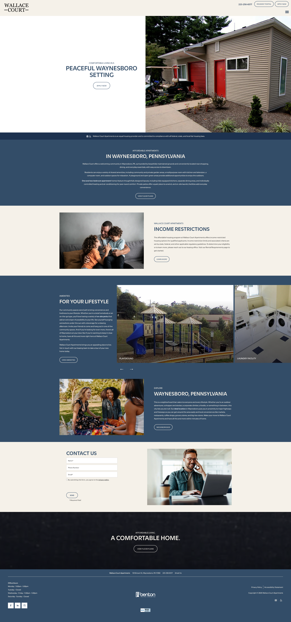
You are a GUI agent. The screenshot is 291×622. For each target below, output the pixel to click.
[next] (131, 369)
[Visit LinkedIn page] (17, 605)
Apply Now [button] (102, 85)
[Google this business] (24, 605)
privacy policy (103, 479)
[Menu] (287, 12)
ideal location (180, 408)
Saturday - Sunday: (15, 596)
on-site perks (102, 316)
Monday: (11, 586)
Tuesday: (11, 589)
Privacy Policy (256, 587)
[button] (264, 4)
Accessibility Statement (273, 587)
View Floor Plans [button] (145, 548)
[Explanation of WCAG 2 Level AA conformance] (145, 610)
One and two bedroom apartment (96, 180)
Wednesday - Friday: (16, 593)
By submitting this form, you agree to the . (88, 479)
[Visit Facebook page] (11, 605)
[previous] (122, 369)
